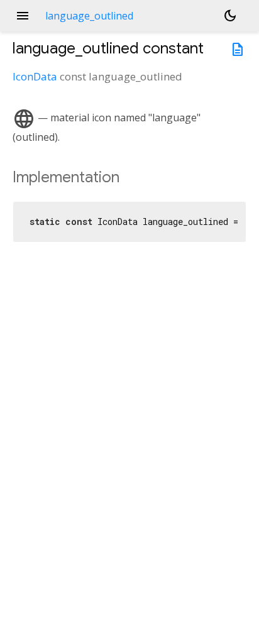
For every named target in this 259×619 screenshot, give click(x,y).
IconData (35, 76)
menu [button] (22, 15)
